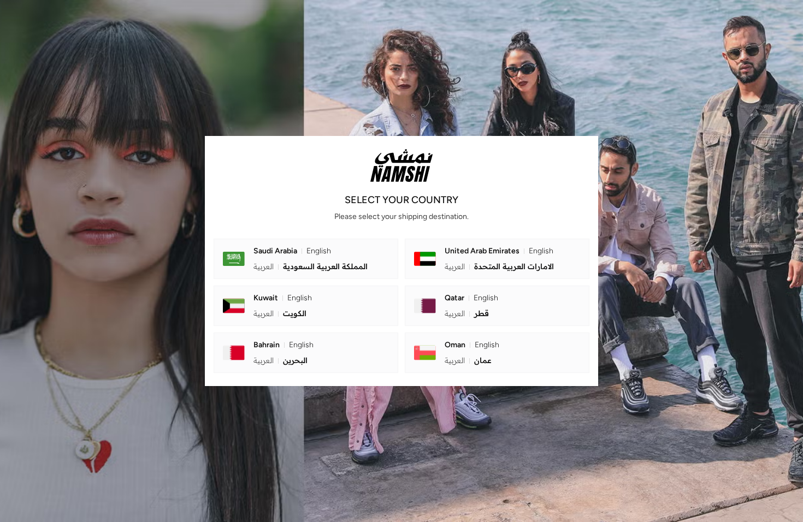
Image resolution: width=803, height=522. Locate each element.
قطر (467, 313)
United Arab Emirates (499, 251)
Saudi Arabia (292, 251)
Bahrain (283, 344)
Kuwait (282, 297)
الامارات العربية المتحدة (499, 266)
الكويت (279, 313)
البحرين (280, 360)
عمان (468, 360)
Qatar (471, 297)
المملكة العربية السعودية (310, 266)
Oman (472, 344)
